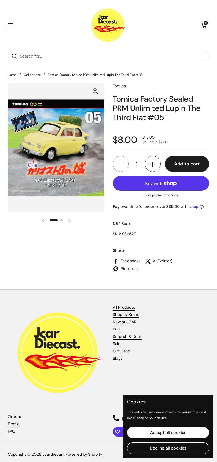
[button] (203, 25)
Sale (116, 343)
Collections (32, 75)
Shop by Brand (126, 314)
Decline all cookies (168, 448)
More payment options (161, 195)
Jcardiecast (53, 454)
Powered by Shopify (83, 454)
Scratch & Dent (127, 336)
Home (12, 75)
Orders (14, 416)
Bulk (116, 329)
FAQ (11, 431)
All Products (124, 307)
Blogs (118, 358)
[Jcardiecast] (107, 25)
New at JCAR (125, 322)
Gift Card (121, 351)
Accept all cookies (168, 432)
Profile (14, 423)
